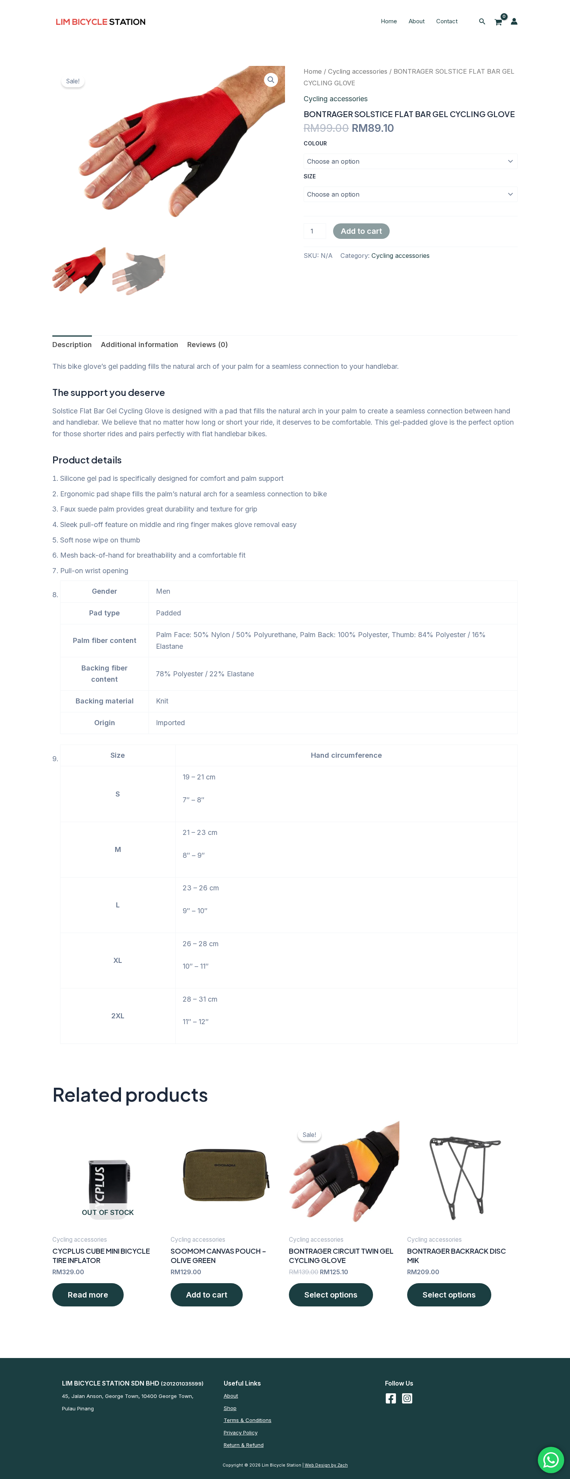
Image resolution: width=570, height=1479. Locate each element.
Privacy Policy (240, 1432)
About (417, 21)
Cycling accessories (357, 71)
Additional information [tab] (139, 344)
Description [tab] (72, 344)
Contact (447, 21)
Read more (88, 1294)
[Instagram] (407, 1398)
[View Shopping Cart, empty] (498, 21)
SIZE (310, 176)
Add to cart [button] (206, 1294)
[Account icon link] (514, 21)
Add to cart (361, 231)
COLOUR (315, 143)
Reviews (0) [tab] (207, 344)
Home (389, 21)
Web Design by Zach (326, 1465)
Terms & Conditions (247, 1420)
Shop (230, 1408)
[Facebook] (391, 1398)
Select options (331, 1294)
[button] (482, 21)
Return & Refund (244, 1445)
